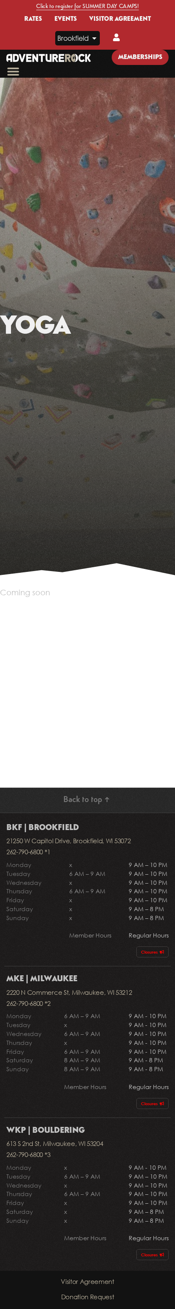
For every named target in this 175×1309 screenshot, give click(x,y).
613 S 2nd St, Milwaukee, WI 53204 (54, 1143)
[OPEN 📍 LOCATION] (94, 38)
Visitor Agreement (87, 1281)
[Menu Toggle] (13, 71)
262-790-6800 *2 (28, 1003)
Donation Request (87, 1297)
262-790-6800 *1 (28, 852)
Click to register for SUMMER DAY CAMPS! (87, 6)
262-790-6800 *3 (28, 1154)
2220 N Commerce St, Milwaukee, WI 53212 (69, 992)
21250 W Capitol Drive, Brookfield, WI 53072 (68, 841)
